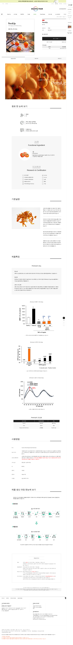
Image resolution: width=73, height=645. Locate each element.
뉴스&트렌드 (57, 14)
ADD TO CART (49, 42)
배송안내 (59, 58)
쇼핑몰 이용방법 (69, 15)
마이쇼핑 (69, 11)
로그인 (52, 3)
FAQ (3, 3)
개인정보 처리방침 (13, 598)
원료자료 (36, 58)
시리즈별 (15, 14)
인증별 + (35, 14)
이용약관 (7, 598)
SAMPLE (22, 14)
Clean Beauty (42, 14)
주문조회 (60, 3)
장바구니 (69, 13)
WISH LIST (64, 42)
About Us (9, 14)
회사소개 (3, 598)
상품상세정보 (13, 58)
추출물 (64, 16)
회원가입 (56, 3)
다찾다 (70, 5)
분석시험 (50, 14)
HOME (58, 16)
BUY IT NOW (56, 38)
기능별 (28, 14)
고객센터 (6, 3)
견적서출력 (69, 17)
